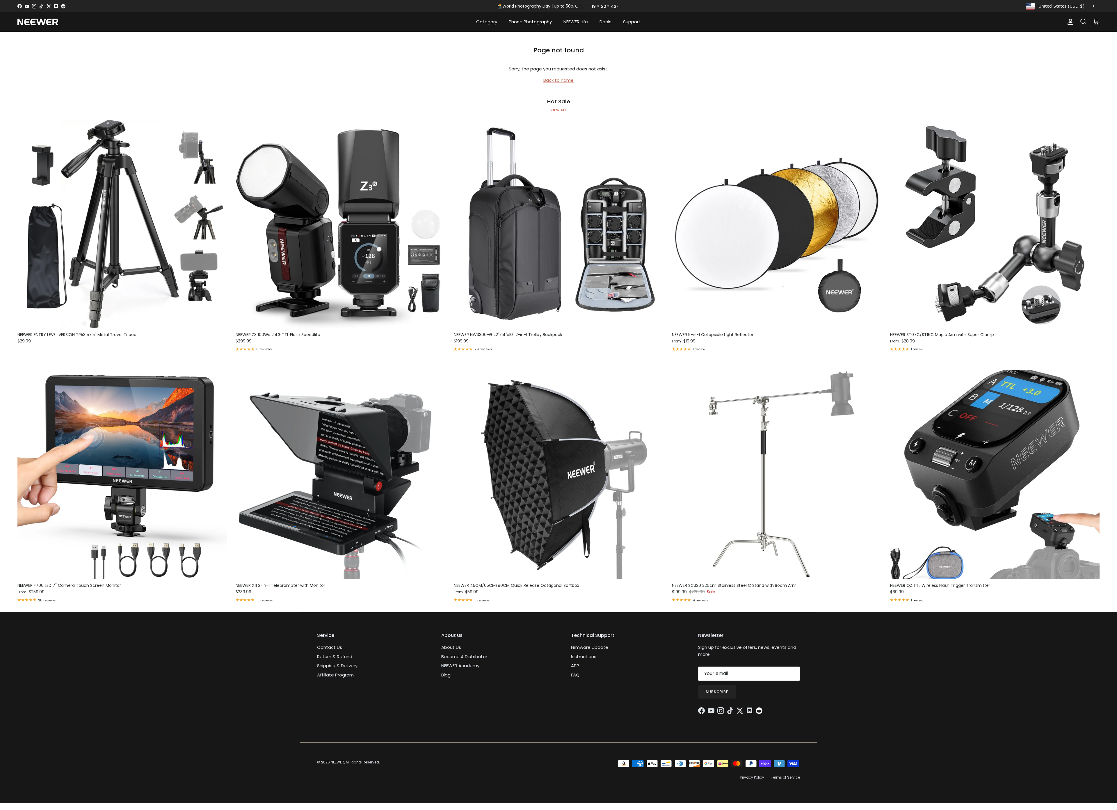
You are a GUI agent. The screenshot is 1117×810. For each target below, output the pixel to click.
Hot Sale (558, 101)
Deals (605, 22)
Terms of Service (785, 777)
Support (632, 22)
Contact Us (329, 647)
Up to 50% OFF (569, 6)
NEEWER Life (575, 22)
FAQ (575, 675)
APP (575, 665)
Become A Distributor (464, 656)
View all (558, 110)
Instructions (583, 656)
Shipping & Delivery (337, 665)
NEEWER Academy (460, 665)
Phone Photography (530, 22)
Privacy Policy (752, 777)
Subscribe (717, 691)
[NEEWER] (37, 22)
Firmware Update (589, 647)
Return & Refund (334, 656)
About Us (451, 647)
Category (486, 22)
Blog (446, 675)
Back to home (558, 80)
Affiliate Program (335, 675)
